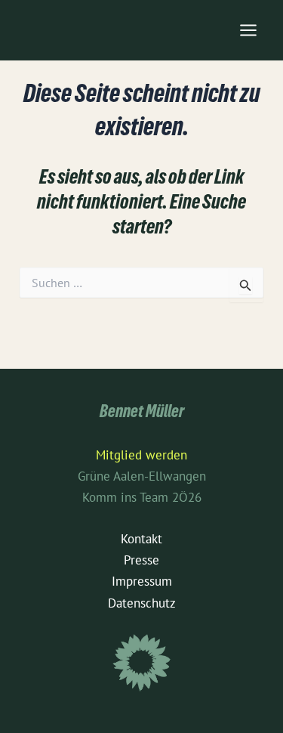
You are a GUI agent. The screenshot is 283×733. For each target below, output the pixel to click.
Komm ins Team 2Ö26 (141, 497)
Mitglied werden (141, 455)
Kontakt (141, 538)
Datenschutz (142, 603)
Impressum (142, 581)
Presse (141, 560)
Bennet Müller (142, 413)
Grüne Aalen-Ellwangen (142, 476)
